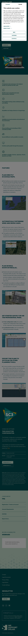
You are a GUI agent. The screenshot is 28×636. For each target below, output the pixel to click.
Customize (14, 35)
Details (20, 4)
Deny (14, 32)
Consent (8, 4)
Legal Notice (6, 26)
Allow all (14, 38)
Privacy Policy (7, 28)
